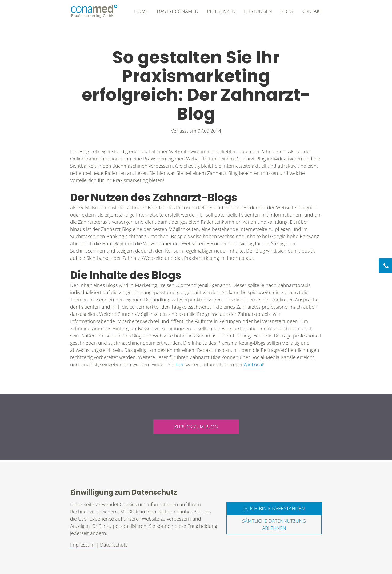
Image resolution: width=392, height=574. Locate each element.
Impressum (82, 544)
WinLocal (253, 364)
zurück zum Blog (196, 426)
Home (141, 11)
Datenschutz (113, 544)
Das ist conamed (177, 11)
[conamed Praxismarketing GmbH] (94, 11)
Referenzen (221, 11)
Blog (287, 11)
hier (179, 364)
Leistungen (258, 11)
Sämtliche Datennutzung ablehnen (274, 524)
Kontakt (312, 11)
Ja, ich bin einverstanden (274, 508)
